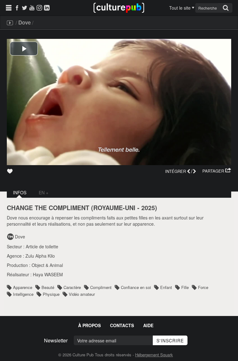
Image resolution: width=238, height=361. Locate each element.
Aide (148, 325)
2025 (148, 207)
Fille (185, 287)
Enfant (166, 287)
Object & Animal (47, 265)
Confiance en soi (136, 287)
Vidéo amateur (82, 294)
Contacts (122, 325)
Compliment (101, 287)
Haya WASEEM (48, 274)
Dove (24, 22)
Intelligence (23, 294)
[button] (216, 171)
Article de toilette (42, 246)
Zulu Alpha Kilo (40, 256)
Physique (51, 294)
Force (203, 287)
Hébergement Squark (154, 355)
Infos (19, 192)
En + (43, 192)
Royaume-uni (114, 207)
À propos (89, 325)
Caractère (72, 287)
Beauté (48, 287)
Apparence (22, 287)
